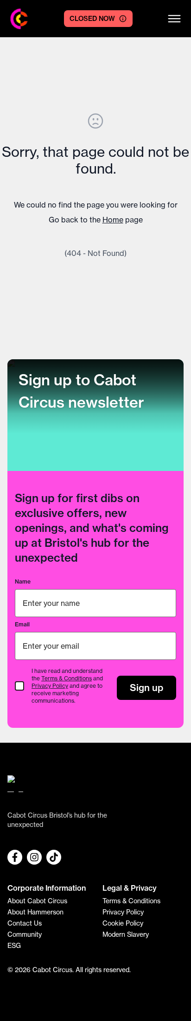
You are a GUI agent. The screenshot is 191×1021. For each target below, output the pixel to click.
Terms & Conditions (66, 678)
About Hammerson (35, 912)
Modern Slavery (125, 934)
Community (24, 934)
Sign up (146, 687)
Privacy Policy (50, 685)
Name (23, 581)
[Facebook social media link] (14, 857)
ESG (14, 945)
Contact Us (24, 923)
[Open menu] (174, 18)
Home (112, 219)
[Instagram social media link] (34, 857)
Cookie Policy (122, 923)
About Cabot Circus (37, 901)
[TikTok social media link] (53, 857)
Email (22, 624)
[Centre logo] (19, 19)
